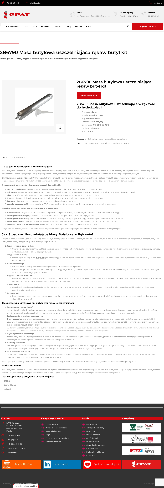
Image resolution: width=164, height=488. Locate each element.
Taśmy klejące (22, 59)
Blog (69, 26)
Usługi (34, 26)
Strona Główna (12, 26)
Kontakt (78, 26)
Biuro (80, 13)
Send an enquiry (89, 95)
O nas (25, 26)
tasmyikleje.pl (10, 385)
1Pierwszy (7, 484)
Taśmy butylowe (39, 59)
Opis (4, 157)
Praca (88, 26)
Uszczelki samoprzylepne (116, 139)
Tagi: (79, 143)
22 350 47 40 (153, 16)
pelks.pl (7, 389)
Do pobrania (18, 157)
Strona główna (6, 59)
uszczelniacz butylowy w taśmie (114, 143)
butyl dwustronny (91, 143)
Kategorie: (81, 139)
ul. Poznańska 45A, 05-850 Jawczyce (93, 16)
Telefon (151, 13)
